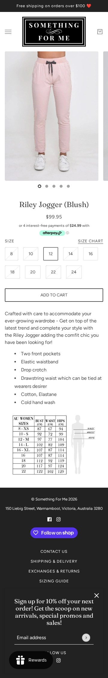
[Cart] (100, 31)
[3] (61, 186)
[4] (68, 186)
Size (54, 241)
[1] (46, 186)
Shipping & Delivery (54, 561)
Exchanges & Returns (54, 571)
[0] (39, 186)
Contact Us (54, 551)
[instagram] (58, 660)
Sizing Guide (54, 581)
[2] (54, 186)
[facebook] (49, 519)
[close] (97, 596)
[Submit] (86, 637)
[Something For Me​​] (54, 32)
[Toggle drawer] (8, 32)
